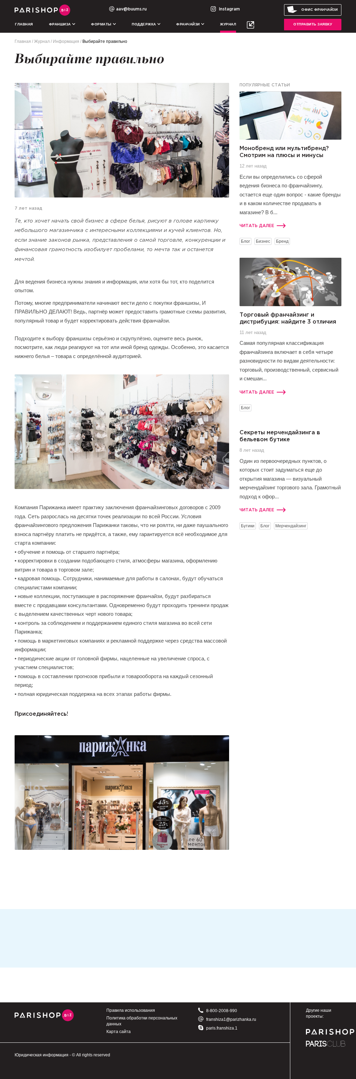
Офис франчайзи (319, 9)
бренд (282, 241)
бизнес (263, 241)
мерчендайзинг (290, 525)
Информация (66, 41)
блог (245, 241)
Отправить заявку (312, 24)
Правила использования (130, 1010)
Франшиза (60, 24)
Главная (24, 24)
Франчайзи (188, 24)
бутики (247, 525)
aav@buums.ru (131, 9)
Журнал (228, 24)
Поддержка (144, 24)
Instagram (229, 9)
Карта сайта (118, 1031)
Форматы (102, 24)
